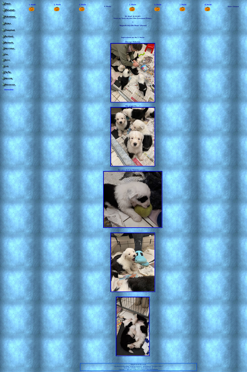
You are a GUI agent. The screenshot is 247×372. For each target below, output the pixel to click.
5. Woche (132, 4)
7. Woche (183, 4)
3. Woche (82, 4)
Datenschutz (9, 89)
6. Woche (157, 4)
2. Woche (57, 4)
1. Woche (32, 4)
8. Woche (208, 4)
